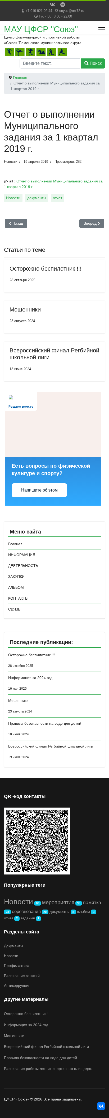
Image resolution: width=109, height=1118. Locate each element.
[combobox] (50, 63)
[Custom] (62, 5)
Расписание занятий (22, 976)
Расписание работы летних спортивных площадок (48, 1068)
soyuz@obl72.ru (71, 11)
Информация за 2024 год (30, 683)
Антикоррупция (17, 985)
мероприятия (58, 902)
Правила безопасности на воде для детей (44, 728)
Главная (15, 544)
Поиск (95, 63)
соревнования (26, 911)
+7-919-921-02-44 (38, 11)
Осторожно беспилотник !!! (45, 268)
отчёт (57, 198)
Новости (10, 162)
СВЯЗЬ (14, 609)
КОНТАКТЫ (18, 598)
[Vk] (52, 5)
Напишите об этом (39, 490)
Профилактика (16, 965)
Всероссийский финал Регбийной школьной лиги (50, 751)
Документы (13, 946)
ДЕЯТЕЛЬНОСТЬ (23, 566)
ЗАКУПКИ (16, 576)
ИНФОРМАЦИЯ (21, 555)
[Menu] (101, 29)
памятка (92, 902)
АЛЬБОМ (16, 587)
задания (28, 918)
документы (36, 198)
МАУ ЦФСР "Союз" (41, 29)
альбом (83, 912)
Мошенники (25, 309)
